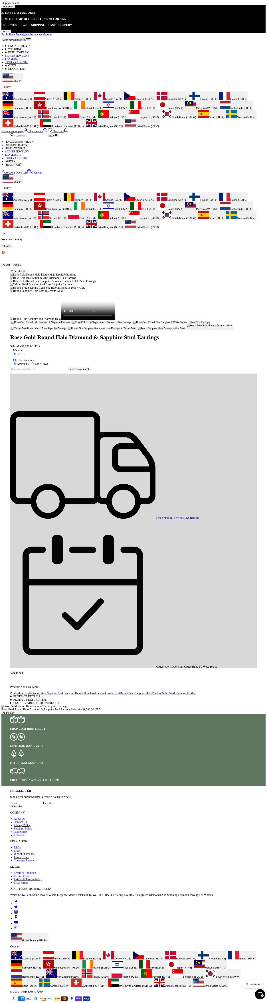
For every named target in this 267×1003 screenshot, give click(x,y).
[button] (133, 676)
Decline (17, 265)
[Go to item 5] (102, 328)
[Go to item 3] (171, 322)
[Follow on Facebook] (16, 902)
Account (10, 172)
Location (19, 835)
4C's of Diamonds (24, 853)
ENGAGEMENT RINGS (18, 141)
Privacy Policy (22, 825)
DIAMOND (12, 58)
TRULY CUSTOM (16, 62)
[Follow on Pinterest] (16, 918)
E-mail (47, 803)
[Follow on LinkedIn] (16, 928)
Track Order (21, 882)
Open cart (29, 172)
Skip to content (10, 3)
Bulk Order (20, 831)
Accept (6, 265)
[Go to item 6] (161, 328)
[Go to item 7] (209, 327)
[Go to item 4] (38, 328)
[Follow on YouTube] (16, 923)
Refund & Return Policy (28, 879)
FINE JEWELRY (18, 52)
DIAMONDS (13, 154)
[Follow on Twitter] (16, 908)
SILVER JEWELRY (17, 55)
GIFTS (12, 65)
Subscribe (16, 806)
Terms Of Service (24, 876)
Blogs (17, 850)
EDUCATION (16, 68)
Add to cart (17, 673)
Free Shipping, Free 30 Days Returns (177, 517)
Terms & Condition (25, 872)
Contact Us (20, 821)
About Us (19, 818)
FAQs (17, 847)
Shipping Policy (23, 828)
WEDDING (15, 49)
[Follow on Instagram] (16, 913)
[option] (17, 96)
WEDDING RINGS (16, 145)
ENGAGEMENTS (19, 45)
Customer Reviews (25, 860)
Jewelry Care (21, 857)
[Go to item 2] (101, 322)
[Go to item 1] (40, 322)
